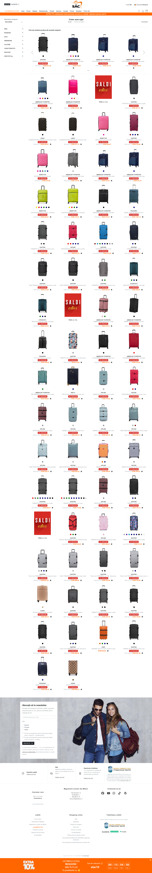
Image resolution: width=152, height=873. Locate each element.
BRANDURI (7, 33)
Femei (28, 11)
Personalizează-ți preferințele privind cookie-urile (76, 842)
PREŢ (5, 29)
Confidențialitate (76, 832)
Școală (65, 11)
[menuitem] (13, 29)
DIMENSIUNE (8, 40)
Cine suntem (37, 819)
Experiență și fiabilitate (38, 822)
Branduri (79, 11)
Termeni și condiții (76, 830)
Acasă (69, 22)
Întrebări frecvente (38, 830)
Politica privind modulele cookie (76, 835)
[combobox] (13, 22)
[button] (89, 70)
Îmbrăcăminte (43, 11)
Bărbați (35, 11)
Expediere (76, 822)
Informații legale (85, 855)
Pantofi (52, 11)
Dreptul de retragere (76, 824)
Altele (26, 730)
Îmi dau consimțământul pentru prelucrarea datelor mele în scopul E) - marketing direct (38, 734)
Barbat (26, 725)
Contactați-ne (38, 798)
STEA (5, 37)
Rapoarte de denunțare (37, 832)
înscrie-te (28, 743)
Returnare (76, 827)
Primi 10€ (87, 11)
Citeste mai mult (31, 774)
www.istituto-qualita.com (125, 780)
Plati (76, 819)
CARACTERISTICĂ (9, 48)
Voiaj (22, 11)
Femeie (26, 727)
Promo (72, 11)
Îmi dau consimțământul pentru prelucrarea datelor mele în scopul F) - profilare (38, 738)
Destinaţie (142, 5)
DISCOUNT (7, 52)
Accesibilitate (38, 835)
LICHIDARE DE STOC (12, 11)
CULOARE (7, 44)
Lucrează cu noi (38, 827)
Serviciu (58, 11)
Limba (129, 5)
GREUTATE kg (8, 56)
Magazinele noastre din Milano (37, 824)
